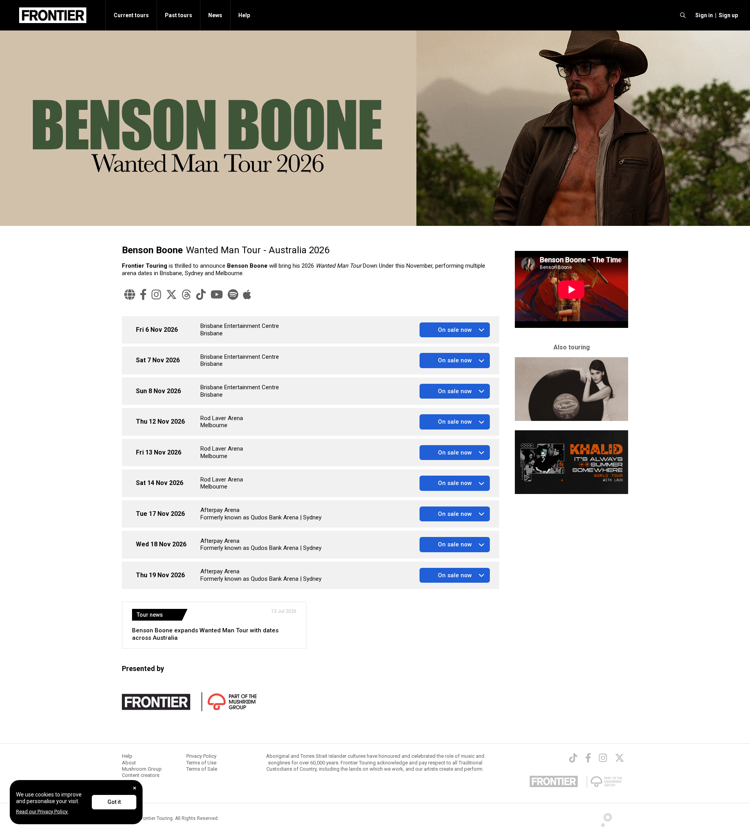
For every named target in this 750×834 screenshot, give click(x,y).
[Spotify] (233, 294)
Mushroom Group (142, 769)
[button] (702, 15)
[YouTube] (217, 294)
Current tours (131, 15)
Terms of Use (201, 763)
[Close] (134, 788)
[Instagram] (156, 294)
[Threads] (186, 294)
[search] (682, 15)
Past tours (178, 15)
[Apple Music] (247, 294)
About (129, 763)
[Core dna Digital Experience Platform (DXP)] (603, 818)
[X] (171, 294)
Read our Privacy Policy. (42, 811)
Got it (114, 802)
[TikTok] (201, 294)
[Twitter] (619, 757)
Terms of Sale (201, 769)
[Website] (129, 294)
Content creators (140, 775)
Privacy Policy (201, 756)
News (215, 15)
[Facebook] (143, 294)
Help (244, 15)
